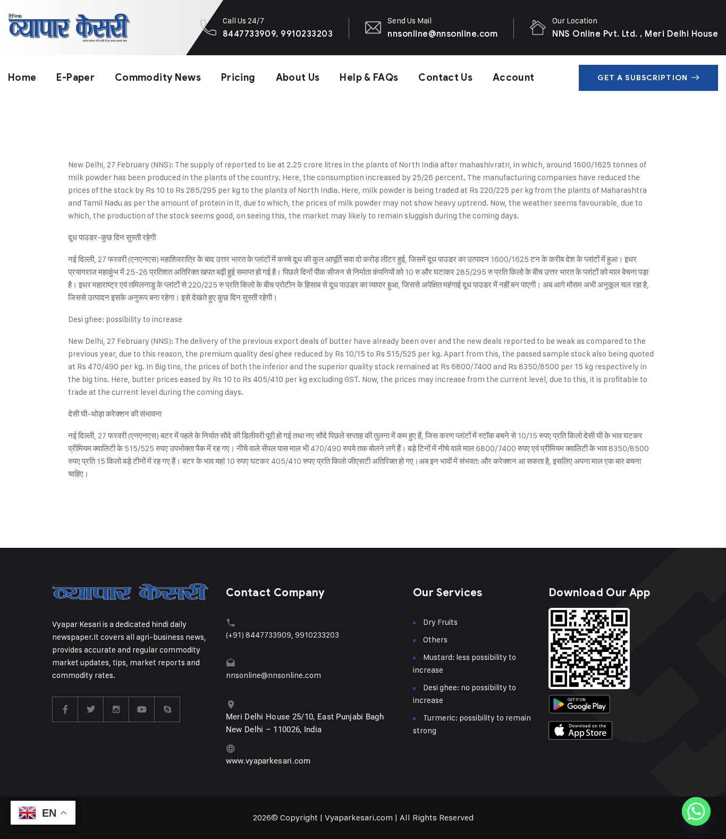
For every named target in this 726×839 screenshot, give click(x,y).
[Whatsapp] (696, 811)
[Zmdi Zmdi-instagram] (116, 709)
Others (435, 639)
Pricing (238, 77)
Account (514, 77)
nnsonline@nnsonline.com (442, 34)
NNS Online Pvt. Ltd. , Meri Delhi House (635, 34)
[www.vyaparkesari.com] (231, 748)
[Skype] (167, 709)
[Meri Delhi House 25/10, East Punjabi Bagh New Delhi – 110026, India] (231, 704)
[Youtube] (142, 709)
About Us (298, 77)
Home (22, 77)
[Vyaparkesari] (69, 27)
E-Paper (75, 77)
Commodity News (158, 77)
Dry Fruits (440, 622)
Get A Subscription (642, 77)
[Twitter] (91, 709)
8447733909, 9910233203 (278, 34)
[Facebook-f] (65, 709)
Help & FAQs (369, 77)
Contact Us (445, 77)
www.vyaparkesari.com (268, 761)
